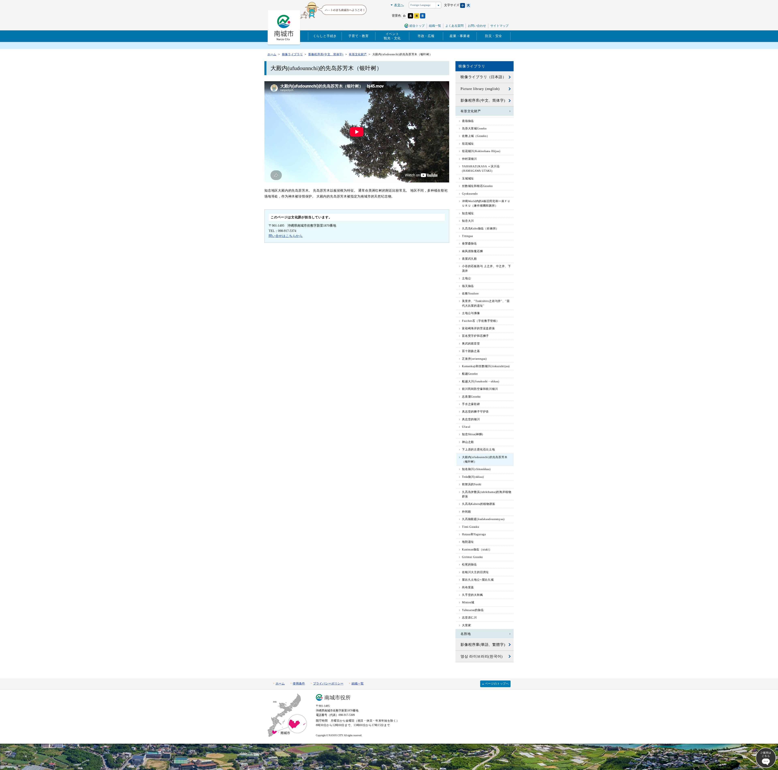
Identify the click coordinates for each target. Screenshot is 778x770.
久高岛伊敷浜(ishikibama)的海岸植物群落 (486, 494)
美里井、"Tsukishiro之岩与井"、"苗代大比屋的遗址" (486, 303)
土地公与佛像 (471, 313)
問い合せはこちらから (286, 236)
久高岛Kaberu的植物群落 (478, 504)
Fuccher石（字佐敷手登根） (480, 320)
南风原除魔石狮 (472, 251)
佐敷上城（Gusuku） (476, 136)
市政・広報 (426, 36)
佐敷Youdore (470, 293)
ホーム (280, 683)
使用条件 (299, 683)
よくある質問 (454, 25)
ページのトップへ (497, 683)
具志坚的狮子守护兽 (475, 411)
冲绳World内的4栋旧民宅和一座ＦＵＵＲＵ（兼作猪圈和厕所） (486, 203)
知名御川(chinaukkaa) (476, 469)
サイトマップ (499, 25)
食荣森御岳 (469, 243)
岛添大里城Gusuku (474, 128)
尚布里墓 (468, 587)
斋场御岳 (468, 121)
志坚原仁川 (469, 617)
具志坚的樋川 (471, 419)
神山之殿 (468, 442)
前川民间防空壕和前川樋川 (480, 388)
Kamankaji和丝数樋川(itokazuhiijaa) (486, 366)
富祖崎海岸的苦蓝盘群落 (478, 328)
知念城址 (468, 213)
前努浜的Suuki (471, 484)
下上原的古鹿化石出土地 (478, 449)
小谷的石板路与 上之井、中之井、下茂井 (486, 268)
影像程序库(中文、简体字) (483, 100)
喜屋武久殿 (469, 258)
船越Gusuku (470, 373)
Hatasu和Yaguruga (474, 534)
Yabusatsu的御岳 (473, 610)
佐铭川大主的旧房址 (475, 572)
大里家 (466, 625)
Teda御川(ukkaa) (473, 476)
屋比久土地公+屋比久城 (478, 579)
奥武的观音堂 (471, 343)
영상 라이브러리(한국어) (481, 656)
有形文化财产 (471, 111)
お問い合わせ (477, 25)
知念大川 (468, 220)
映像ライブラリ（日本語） (483, 77)
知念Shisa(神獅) (472, 434)
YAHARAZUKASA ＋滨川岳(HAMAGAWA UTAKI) (481, 168)
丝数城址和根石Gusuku (477, 186)
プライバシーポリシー (328, 683)
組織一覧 (435, 25)
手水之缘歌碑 (471, 404)
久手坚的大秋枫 (472, 594)
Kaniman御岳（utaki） (477, 549)
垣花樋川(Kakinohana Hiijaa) (481, 151)
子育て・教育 (358, 36)
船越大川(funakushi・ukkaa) (480, 381)
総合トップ (417, 25)
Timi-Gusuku (470, 526)
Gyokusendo (470, 193)
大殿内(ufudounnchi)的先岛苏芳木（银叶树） (485, 459)
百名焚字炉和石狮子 (475, 335)
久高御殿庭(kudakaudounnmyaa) (483, 519)
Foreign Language (420, 5)
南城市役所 (337, 698)
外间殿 (466, 511)
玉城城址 (468, 178)
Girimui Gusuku (472, 557)
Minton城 (468, 602)
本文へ (399, 5)
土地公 (466, 278)
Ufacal (466, 426)
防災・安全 (493, 36)
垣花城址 (468, 143)
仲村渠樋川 (469, 158)
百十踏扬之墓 (471, 351)
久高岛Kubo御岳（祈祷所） (480, 228)
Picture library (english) (480, 89)
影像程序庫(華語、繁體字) (483, 645)
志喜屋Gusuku (471, 396)
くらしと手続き (325, 36)
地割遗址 (468, 541)
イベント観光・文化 (392, 36)
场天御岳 (468, 286)
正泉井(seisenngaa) (474, 358)
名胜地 (466, 634)
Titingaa (467, 236)
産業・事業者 (460, 36)
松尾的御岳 (469, 564)
